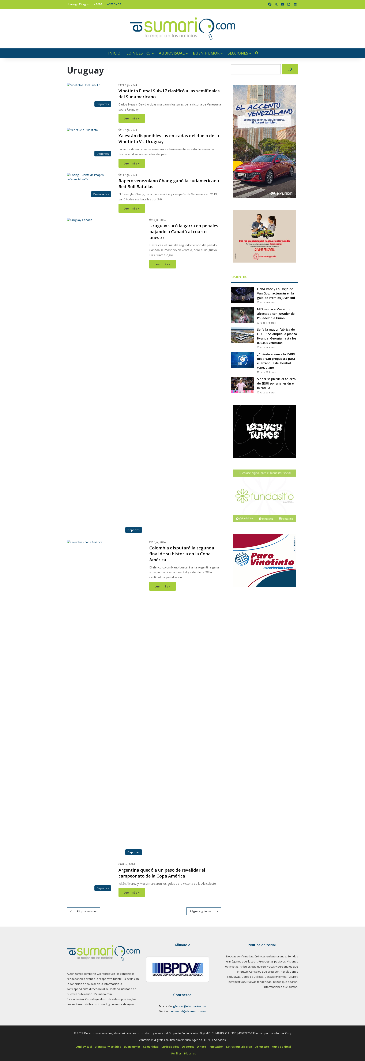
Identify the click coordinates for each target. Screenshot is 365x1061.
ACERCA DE (114, 4)
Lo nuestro (138, 53)
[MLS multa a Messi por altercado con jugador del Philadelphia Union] (242, 315)
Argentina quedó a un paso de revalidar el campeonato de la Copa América (180, 876)
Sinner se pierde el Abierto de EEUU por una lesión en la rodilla (276, 383)
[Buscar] (290, 69)
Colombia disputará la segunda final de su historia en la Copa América (181, 554)
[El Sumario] (182, 28)
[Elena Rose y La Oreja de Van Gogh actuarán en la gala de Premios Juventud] (242, 295)
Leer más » (132, 118)
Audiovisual (172, 53)
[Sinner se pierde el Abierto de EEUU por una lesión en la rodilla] (242, 385)
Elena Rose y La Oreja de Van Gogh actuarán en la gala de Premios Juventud (276, 293)
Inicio (114, 53)
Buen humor (206, 53)
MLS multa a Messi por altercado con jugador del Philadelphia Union (276, 313)
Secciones (238, 53)
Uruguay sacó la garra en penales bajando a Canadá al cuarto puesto (183, 231)
